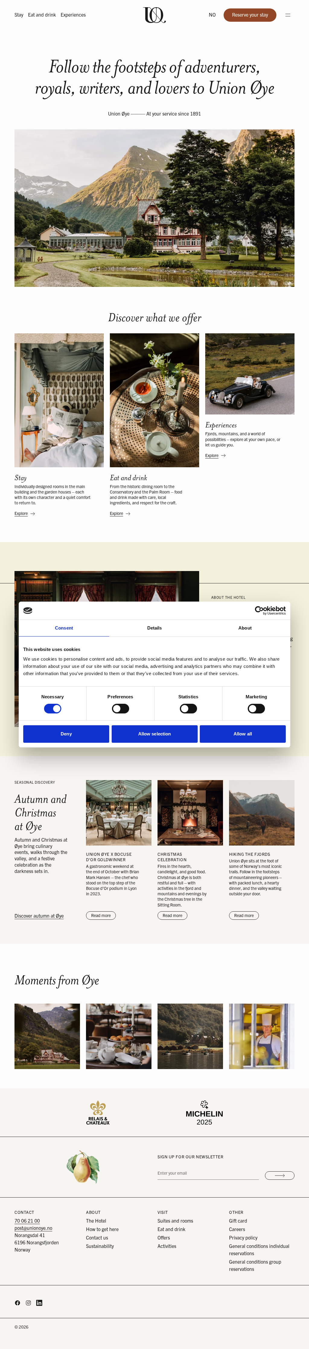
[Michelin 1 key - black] (204, 1112)
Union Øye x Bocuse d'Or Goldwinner (109, 857)
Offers (164, 1238)
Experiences (73, 15)
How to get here (102, 1229)
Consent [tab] (64, 627)
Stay (18, 15)
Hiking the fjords (249, 854)
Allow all (243, 733)
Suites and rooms (175, 1221)
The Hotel (96, 1221)
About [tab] (245, 627)
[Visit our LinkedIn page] (39, 1303)
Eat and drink (42, 15)
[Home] (154, 15)
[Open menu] (288, 15)
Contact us (97, 1238)
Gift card (238, 1221)
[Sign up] (280, 1175)
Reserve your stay (254, 16)
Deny (66, 733)
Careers (237, 1229)
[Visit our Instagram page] (28, 1303)
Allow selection (154, 733)
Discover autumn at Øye (39, 916)
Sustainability (100, 1246)
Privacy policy (243, 1238)
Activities (167, 1246)
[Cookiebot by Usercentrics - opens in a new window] (259, 610)
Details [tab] (154, 627)
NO (212, 15)
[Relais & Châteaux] (97, 1112)
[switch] (120, 708)
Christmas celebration (172, 857)
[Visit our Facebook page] (17, 1303)
